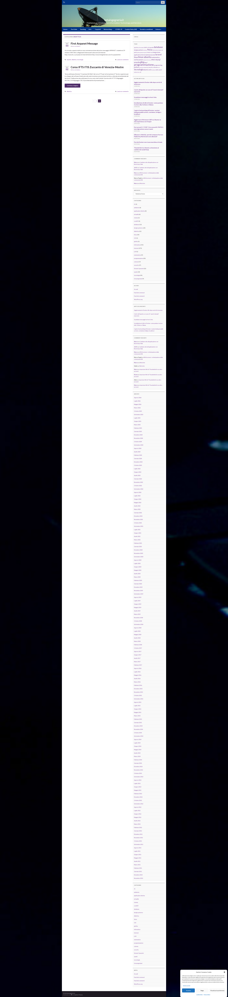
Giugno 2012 (137, 814)
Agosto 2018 (137, 628)
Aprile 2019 (137, 611)
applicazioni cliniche (139, 211)
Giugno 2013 (137, 787)
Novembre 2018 (138, 617)
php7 (146, 62)
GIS (135, 238)
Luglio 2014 (137, 743)
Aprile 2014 (137, 753)
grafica (136, 241)
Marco (73, 46)
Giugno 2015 (137, 709)
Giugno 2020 (137, 567)
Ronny (136, 374)
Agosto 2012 (137, 807)
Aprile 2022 (137, 506)
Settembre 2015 (138, 699)
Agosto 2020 (137, 560)
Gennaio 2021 (138, 546)
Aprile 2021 (137, 536)
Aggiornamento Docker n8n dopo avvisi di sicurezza (148, 310)
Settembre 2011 (138, 844)
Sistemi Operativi (139, 268)
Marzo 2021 (137, 539)
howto (148, 52)
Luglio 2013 (137, 783)
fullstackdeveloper (156, 50)
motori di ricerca (147, 59)
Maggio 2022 (137, 502)
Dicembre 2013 (138, 766)
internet (143, 55)
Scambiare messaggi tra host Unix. (145, 97)
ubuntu (146, 70)
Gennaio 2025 (138, 431)
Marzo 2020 (137, 577)
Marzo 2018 (137, 641)
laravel (158, 54)
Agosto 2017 (137, 651)
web (157, 70)
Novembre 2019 (138, 590)
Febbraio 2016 (138, 685)
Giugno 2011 (137, 854)
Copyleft (98, 29)
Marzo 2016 (137, 682)
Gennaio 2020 (138, 584)
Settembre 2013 (138, 776)
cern (145, 47)
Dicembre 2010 (138, 875)
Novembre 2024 (138, 438)
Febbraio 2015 (138, 719)
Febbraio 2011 (138, 868)
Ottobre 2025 (138, 411)
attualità (136, 214)
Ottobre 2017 (138, 648)
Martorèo (142, 183)
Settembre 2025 (138, 414)
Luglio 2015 (137, 705)
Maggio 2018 (137, 634)
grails (135, 52)
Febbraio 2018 (138, 644)
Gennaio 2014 (138, 763)
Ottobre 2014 (138, 732)
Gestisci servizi (186, 985)
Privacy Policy (207, 994)
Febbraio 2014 (138, 760)
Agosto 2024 (137, 448)
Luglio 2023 (137, 468)
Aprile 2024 (137, 451)
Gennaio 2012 (138, 831)
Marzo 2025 (137, 424)
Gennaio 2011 (138, 871)
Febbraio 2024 (138, 455)
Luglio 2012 (137, 810)
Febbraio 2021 (138, 543)
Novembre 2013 (138, 770)
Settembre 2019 (138, 594)
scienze (136, 261)
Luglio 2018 (137, 631)
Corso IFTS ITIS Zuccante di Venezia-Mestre (97, 67)
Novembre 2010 (138, 878)
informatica (137, 245)
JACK (135, 167)
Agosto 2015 (137, 702)
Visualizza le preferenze (217, 990)
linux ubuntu (144, 57)
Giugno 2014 (137, 746)
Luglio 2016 (137, 672)
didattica (78, 46)
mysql (157, 59)
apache (136, 47)
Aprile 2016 (137, 678)
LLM (135, 251)
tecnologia (80, 59)
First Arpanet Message (84, 43)
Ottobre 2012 (138, 800)
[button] (224, 972)
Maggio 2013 (137, 790)
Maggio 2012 (137, 817)
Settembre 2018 (138, 624)
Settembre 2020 (138, 556)
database (158, 47)
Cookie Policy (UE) (131, 29)
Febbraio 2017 (138, 665)
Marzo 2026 (137, 407)
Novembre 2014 (138, 729)
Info (90, 29)
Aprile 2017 (137, 658)
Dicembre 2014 (138, 726)
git (162, 50)
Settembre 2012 (138, 804)
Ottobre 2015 (138, 695)
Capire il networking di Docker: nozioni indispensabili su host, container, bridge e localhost (147, 112)
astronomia (141, 47)
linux (136, 57)
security (150, 67)
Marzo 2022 (137, 509)
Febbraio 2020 (138, 580)
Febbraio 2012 (138, 827)
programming (158, 65)
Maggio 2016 (137, 675)
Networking (108, 29)
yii (140, 72)
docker (145, 50)
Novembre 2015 (138, 692)
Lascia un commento (123, 59)
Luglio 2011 (137, 851)
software (155, 67)
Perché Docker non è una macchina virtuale (148, 142)
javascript (152, 55)
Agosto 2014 (137, 739)
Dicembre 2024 (138, 435)
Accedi (136, 289)
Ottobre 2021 (138, 523)
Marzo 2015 (137, 716)
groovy (138, 52)
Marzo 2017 (137, 661)
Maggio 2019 (137, 607)
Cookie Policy (199, 994)
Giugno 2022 (137, 499)
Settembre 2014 (138, 736)
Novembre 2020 (138, 553)
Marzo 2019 (137, 614)
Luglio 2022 (137, 495)
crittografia (150, 47)
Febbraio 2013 (138, 793)
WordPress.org (138, 299)
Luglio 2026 (137, 401)
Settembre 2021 (138, 526)
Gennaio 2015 (138, 722)
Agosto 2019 (137, 597)
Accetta (188, 990)
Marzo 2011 (137, 864)
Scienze (158, 29)
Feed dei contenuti (139, 292)
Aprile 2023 (137, 475)
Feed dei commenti (139, 296)
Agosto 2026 (137, 397)
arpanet (69, 59)
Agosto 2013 (137, 780)
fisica (149, 49)
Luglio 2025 (137, 418)
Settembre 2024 (138, 445)
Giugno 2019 (137, 604)
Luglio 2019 (137, 600)
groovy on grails (143, 52)
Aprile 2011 (137, 861)
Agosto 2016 (137, 668)
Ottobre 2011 (138, 841)
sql (159, 67)
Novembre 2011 (138, 837)
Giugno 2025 (137, 421)
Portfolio (74, 29)
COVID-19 (118, 29)
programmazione (144, 64)
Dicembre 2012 (138, 797)
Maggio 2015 (137, 712)
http (151, 52)
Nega (202, 990)
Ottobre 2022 (138, 485)
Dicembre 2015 (138, 688)
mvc (153, 59)
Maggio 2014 (137, 749)
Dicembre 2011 (138, 834)
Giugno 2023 (137, 472)
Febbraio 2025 (138, 428)
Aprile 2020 (137, 573)
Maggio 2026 (137, 404)
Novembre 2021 (138, 519)
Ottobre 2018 (138, 621)
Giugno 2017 (137, 655)
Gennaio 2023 (138, 479)
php (142, 62)
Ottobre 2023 (138, 465)
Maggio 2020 (137, 570)
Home (65, 29)
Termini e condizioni (146, 29)
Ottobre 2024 (138, 441)
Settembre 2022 (138, 489)
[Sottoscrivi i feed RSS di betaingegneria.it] (64, 2)
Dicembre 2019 (138, 587)
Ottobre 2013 (138, 773)
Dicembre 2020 (138, 550)
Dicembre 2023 (138, 462)
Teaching (83, 29)
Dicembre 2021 (138, 516)
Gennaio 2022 (138, 512)
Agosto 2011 (137, 848)
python (136, 67)
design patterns (138, 50)
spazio (136, 272)
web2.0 (160, 70)
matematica (155, 57)
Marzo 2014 (137, 756)
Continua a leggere (72, 85)
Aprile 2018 (137, 638)
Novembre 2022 (138, 482)
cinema (136, 217)
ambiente (136, 207)
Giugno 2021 (137, 533)
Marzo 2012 (137, 824)
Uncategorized (138, 278)
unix (150, 70)
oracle (137, 62)
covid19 (136, 221)
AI (134, 204)
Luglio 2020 (137, 563)
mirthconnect (138, 60)
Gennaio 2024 (138, 458)
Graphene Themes (78, 994)
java (147, 55)
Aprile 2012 (137, 820)
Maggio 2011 (137, 858)
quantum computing (143, 67)
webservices (137, 72)
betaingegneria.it (114, 20)
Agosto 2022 (137, 492)
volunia (153, 69)
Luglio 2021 (137, 529)
